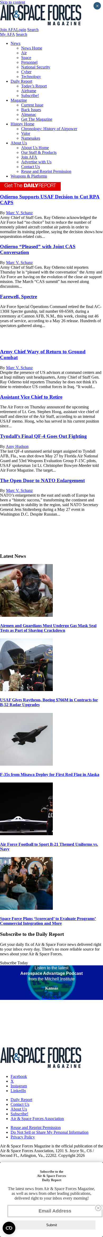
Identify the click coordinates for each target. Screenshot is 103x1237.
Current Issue (32, 105)
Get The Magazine (36, 119)
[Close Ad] (98, 1208)
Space (26, 57)
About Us (19, 143)
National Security (35, 67)
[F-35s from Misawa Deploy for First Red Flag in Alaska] (26, 764)
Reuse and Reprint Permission (46, 171)
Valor (25, 133)
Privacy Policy (23, 1137)
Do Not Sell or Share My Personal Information (49, 1132)
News (15, 43)
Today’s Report (34, 86)
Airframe (28, 91)
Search (33, 29)
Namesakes (30, 138)
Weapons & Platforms (29, 176)
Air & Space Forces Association (37, 1118)
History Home (22, 124)
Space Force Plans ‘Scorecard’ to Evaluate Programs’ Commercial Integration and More (48, 921)
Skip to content (12, 2)
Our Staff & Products (39, 152)
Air (24, 53)
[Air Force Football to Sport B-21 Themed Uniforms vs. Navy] (26, 834)
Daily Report (21, 81)
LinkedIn (18, 1090)
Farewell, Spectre (18, 296)
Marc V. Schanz (19, 213)
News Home (31, 48)
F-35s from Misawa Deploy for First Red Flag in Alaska (49, 774)
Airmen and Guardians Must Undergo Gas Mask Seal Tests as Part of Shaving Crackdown (48, 628)
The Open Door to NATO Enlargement (42, 480)
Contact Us (30, 166)
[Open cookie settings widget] (9, 1228)
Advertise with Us (36, 162)
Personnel (29, 62)
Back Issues (31, 109)
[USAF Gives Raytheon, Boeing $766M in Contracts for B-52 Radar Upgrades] (26, 689)
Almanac (28, 114)
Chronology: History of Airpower (49, 128)
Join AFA (8, 29)
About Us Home (35, 147)
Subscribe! (30, 95)
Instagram (19, 1086)
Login (21, 29)
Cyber (26, 72)
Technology (31, 76)
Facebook (19, 1076)
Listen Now (52, 997)
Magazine (19, 100)
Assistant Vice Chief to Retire (31, 397)
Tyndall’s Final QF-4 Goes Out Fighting (43, 436)
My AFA (7, 34)
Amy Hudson (17, 446)
